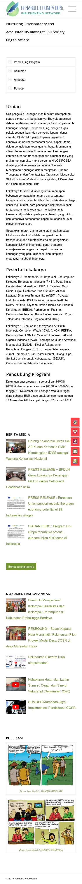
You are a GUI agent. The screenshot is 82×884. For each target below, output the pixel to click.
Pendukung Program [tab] (27, 62)
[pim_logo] (34, 9)
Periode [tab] (19, 88)
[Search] (59, 9)
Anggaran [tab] (20, 79)
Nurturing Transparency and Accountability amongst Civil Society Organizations (35, 32)
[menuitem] (59, 9)
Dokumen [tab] (20, 71)
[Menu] (70, 9)
